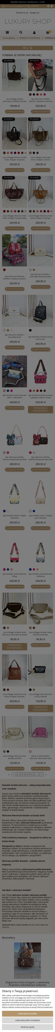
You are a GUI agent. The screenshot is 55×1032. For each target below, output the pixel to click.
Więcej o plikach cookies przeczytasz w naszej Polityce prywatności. (27, 1007)
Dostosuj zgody (27, 1027)
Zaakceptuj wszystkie (27, 1013)
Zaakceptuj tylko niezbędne (27, 1020)
